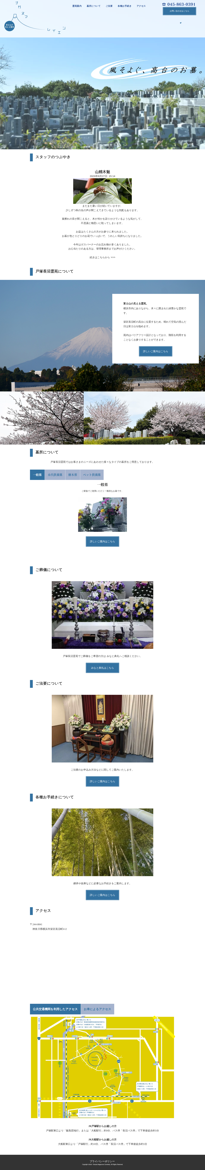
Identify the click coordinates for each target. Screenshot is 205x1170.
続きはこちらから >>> (102, 257)
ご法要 (109, 6)
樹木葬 (72, 475)
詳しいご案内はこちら (155, 351)
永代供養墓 (55, 475)
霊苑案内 (77, 6)
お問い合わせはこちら (179, 11)
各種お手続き (125, 6)
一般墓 (37, 475)
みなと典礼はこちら (102, 667)
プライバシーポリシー (102, 1161)
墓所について (94, 6)
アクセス (141, 6)
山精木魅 (102, 172)
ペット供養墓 (92, 475)
